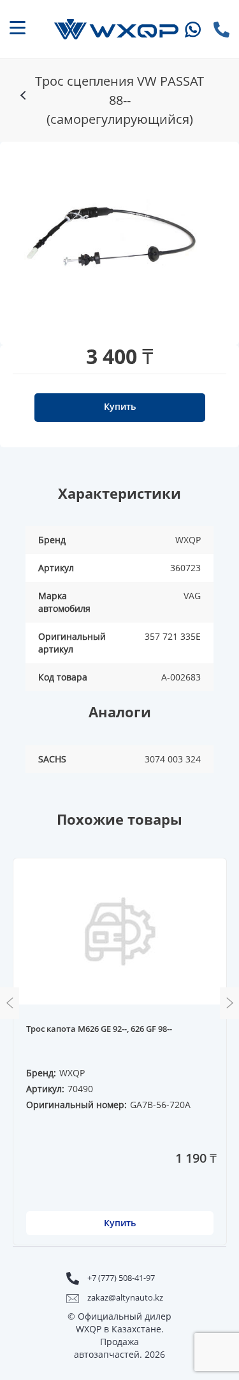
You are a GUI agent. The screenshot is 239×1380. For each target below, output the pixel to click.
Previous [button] (9, 1003)
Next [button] (229, 1003)
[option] (114, 237)
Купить (120, 406)
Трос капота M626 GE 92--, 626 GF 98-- (99, 1029)
